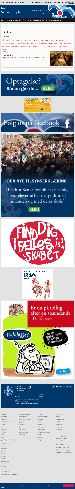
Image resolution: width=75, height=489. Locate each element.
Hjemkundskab (67, 43)
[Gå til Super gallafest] (61, 58)
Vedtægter (3, 453)
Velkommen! (3, 414)
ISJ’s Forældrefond (5, 471)
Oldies (31, 2)
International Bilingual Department (63, 436)
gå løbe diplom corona (23, 43)
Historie (2, 437)
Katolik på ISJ (59, 426)
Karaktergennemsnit (23, 432)
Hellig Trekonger (44, 40)
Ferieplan (39, 434)
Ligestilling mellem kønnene (7, 472)
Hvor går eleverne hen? (24, 435)
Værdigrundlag (4, 417)
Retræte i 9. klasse (60, 427)
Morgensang (58, 416)
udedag (36, 43)
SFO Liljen (40, 414)
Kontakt (3, 2)
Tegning (50, 43)
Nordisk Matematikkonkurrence (9, 43)
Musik (43, 46)
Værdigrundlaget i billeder (6, 421)
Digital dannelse (41, 430)
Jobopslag (3, 456)
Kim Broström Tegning (63, 46)
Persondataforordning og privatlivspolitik (9, 474)
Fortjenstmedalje (15, 46)
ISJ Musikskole (56, 20)
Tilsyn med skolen (23, 416)
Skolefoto (8, 46)
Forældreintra (49, 2)
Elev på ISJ (22, 20)
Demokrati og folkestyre (6, 454)
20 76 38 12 (41, 397)
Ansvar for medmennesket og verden (9, 426)
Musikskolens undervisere (61, 449)
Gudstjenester (59, 421)
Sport (3, 46)
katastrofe (22, 46)
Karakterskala (22, 434)
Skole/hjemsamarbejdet (42, 417)
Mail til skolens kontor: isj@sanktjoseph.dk (27, 399)
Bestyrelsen (3, 443)
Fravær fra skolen (41, 426)
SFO (40, 46)
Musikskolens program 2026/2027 (63, 447)
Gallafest (35, 46)
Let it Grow (3, 432)
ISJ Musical (40, 439)
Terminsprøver (22, 427)
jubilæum (4, 49)
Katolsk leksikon (59, 429)
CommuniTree (4, 427)
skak (57, 40)
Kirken (57, 417)
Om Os (3, 20)
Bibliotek (65, 2)
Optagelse (3, 458)
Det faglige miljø (12, 20)
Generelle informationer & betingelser (64, 452)
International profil (59, 440)
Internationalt (44, 20)
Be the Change (4, 429)
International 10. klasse (61, 438)
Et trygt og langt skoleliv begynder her (9, 459)
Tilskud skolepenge (5, 469)
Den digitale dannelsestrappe (44, 432)
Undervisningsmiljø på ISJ (43, 435)
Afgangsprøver (22, 429)
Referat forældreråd (5, 451)
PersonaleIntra (39, 2)
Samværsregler (41, 422)
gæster (54, 46)
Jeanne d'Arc (29, 46)
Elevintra (58, 2)
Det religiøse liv (33, 20)
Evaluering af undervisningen (25, 414)
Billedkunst (31, 40)
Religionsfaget (22, 421)
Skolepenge (3, 466)
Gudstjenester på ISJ (60, 419)
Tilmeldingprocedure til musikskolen (63, 450)
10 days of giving (4, 430)
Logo (2, 422)
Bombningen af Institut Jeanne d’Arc (8, 439)
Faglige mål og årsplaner (24, 417)
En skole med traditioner (43, 416)
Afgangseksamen (23, 430)
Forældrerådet (4, 448)
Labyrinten (3, 424)
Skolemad (40, 421)
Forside (4, 26)
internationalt (49, 46)
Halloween (7, 40)
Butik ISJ (39, 440)
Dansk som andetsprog (24, 422)
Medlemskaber (4, 416)
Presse (8, 2)
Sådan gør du (4, 463)
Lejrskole (16, 40)
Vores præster (59, 424)
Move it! (2, 434)
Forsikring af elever (41, 429)
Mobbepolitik (40, 427)
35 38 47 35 (41, 395)
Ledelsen (3, 445)
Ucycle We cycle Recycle (6, 435)
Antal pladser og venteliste (6, 464)
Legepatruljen (40, 437)
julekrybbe (61, 43)
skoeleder (55, 43)
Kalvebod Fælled (43, 43)
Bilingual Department (18, 2)
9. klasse (32, 43)
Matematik (61, 40)
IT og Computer (22, 426)
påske (37, 40)
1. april (23, 40)
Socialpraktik (40, 419)
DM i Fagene (52, 40)
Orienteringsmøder (5, 461)
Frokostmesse (59, 422)
